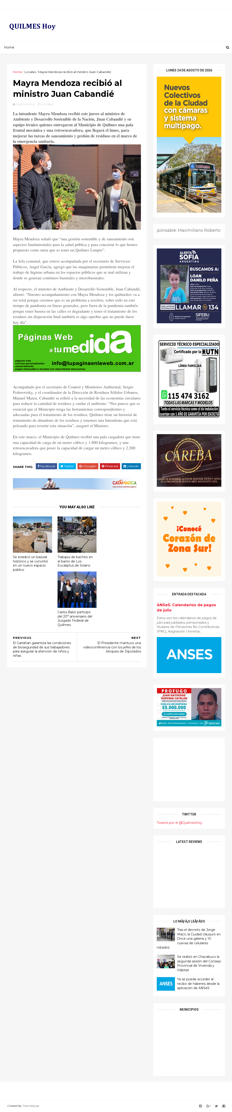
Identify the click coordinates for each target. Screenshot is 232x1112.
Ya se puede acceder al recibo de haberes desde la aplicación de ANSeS (198, 983)
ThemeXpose (30, 1105)
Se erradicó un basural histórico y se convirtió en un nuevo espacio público (30, 563)
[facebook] (223, 1106)
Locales (30, 72)
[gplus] (208, 1106)
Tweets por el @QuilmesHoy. (180, 823)
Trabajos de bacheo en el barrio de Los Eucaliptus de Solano (75, 561)
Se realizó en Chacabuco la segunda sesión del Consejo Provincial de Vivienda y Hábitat (199, 963)
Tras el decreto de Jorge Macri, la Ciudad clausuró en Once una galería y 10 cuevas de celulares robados (189, 938)
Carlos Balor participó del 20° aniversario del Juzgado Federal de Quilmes (75, 618)
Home (9, 47)
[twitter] (216, 1106)
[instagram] (200, 1106)
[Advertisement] (189, 769)
